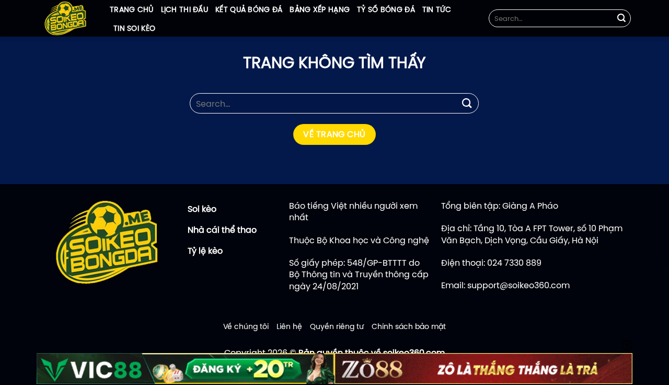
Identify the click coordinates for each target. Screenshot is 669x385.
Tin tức (436, 9)
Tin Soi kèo (134, 28)
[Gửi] (621, 18)
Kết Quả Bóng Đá (248, 9)
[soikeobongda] (65, 18)
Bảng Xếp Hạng (320, 9)
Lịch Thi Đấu (184, 9)
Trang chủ (132, 9)
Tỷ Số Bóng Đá (386, 9)
